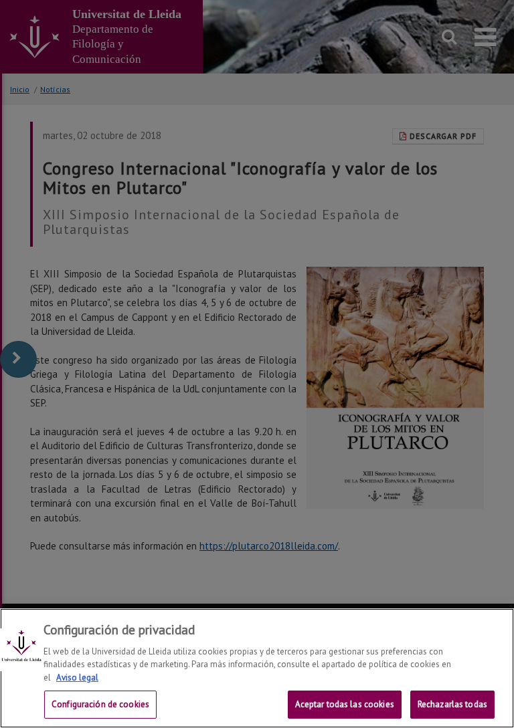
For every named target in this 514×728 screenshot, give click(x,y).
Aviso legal (77, 677)
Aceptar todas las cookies (344, 704)
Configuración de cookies (100, 704)
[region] (257, 668)
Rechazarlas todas (452, 704)
